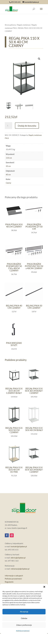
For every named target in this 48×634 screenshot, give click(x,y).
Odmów (24, 618)
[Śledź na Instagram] (12, 535)
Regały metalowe (23, 25)
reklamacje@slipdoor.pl (20, 569)
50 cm (8, 166)
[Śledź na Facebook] (7, 535)
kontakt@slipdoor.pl (19, 546)
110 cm (9, 158)
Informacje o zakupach (14, 575)
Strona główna (10, 25)
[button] (44, 587)
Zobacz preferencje (24, 625)
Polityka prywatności (23, 631)
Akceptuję (24, 611)
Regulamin (9, 582)
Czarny (8, 183)
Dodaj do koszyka (27, 125)
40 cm (8, 174)
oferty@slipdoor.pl (18, 558)
